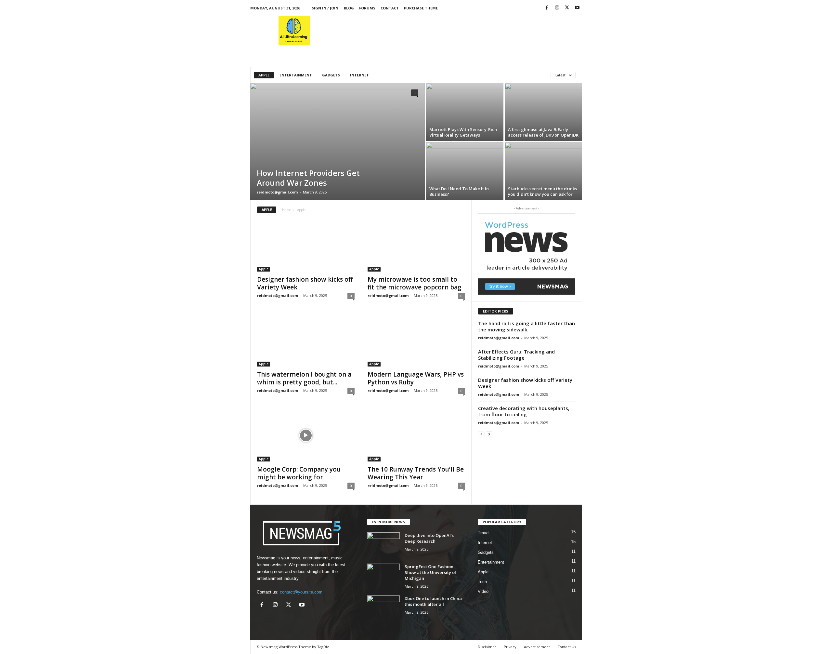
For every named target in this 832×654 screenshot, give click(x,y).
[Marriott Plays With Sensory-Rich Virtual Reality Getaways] (464, 112)
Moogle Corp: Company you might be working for (299, 473)
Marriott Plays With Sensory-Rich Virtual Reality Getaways (463, 132)
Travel (483, 532)
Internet (359, 75)
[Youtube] (577, 8)
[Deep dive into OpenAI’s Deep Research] (383, 544)
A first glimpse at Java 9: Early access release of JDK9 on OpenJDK (543, 132)
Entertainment (296, 75)
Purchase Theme (421, 8)
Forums (367, 8)
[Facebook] (547, 8)
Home (286, 209)
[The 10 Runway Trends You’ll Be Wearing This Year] (416, 435)
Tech (482, 581)
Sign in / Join (325, 8)
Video (483, 591)
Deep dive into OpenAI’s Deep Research (429, 538)
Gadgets (331, 75)
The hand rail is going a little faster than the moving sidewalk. (526, 326)
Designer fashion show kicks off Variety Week (305, 283)
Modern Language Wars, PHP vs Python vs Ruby (416, 378)
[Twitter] (567, 8)
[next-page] (489, 434)
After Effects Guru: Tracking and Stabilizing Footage (516, 354)
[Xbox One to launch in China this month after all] (383, 607)
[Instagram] (557, 8)
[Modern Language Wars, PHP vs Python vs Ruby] (416, 340)
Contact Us (566, 646)
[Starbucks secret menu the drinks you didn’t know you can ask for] (543, 171)
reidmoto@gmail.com (277, 192)
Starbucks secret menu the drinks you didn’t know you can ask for (542, 191)
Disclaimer (487, 646)
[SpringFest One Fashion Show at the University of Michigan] (383, 576)
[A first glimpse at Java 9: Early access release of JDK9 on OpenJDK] (543, 112)
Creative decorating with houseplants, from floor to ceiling (523, 411)
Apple (263, 75)
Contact (390, 8)
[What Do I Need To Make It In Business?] (464, 171)
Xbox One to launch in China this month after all (433, 601)
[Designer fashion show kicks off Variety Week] (306, 246)
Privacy (510, 646)
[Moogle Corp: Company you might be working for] (306, 435)
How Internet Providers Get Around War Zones (308, 177)
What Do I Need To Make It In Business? (459, 191)
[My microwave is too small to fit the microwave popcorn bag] (416, 246)
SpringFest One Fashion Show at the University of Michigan (430, 572)
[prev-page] (481, 434)
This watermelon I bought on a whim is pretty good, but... (304, 378)
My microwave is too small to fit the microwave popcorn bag (415, 283)
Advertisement (537, 646)
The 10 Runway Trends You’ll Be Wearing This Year (416, 473)
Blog (349, 8)
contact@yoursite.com (301, 592)
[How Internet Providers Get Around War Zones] (337, 141)
